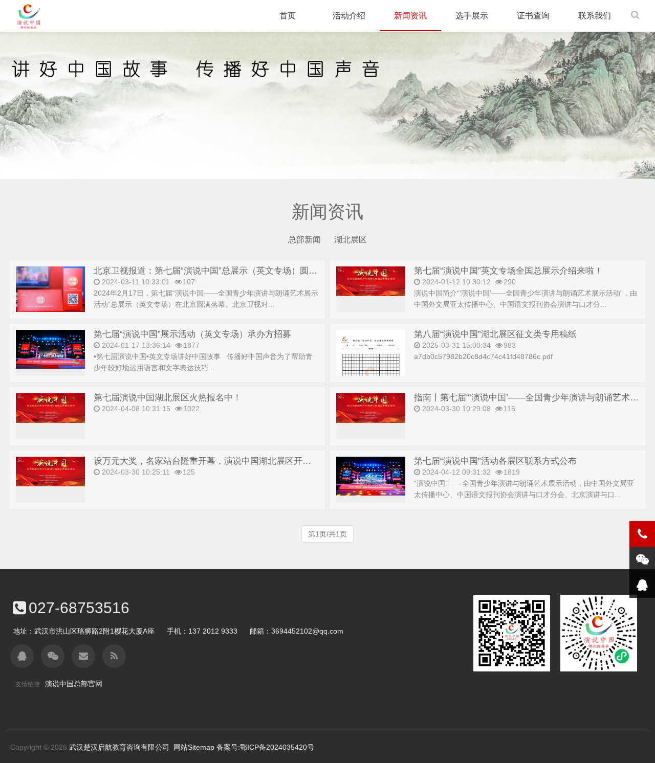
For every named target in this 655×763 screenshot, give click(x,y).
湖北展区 (350, 239)
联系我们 (594, 15)
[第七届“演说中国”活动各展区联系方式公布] (370, 476)
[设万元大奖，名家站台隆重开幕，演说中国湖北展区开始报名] (50, 471)
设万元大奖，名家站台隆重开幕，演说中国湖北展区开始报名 (211, 461)
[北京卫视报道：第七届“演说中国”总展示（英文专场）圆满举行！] (50, 288)
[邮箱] (83, 656)
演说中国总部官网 (73, 684)
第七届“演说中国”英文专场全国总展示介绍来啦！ (508, 271)
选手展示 (471, 15)
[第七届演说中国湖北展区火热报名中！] (50, 407)
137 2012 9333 (212, 631)
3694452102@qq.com (307, 631)
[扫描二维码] (52, 656)
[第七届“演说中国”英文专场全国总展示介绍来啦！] (370, 281)
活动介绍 (349, 15)
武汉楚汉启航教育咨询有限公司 (119, 747)
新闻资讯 (410, 15)
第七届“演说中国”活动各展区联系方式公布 (495, 461)
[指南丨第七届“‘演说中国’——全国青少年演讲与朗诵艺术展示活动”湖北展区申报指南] (370, 407)
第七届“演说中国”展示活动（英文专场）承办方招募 (192, 334)
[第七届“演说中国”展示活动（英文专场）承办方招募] (50, 349)
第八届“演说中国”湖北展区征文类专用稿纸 (495, 334)
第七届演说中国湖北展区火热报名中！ (168, 397)
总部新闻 (304, 239)
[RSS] (114, 656)
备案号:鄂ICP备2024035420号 (265, 747)
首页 (287, 15)
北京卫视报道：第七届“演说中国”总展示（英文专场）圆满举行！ (218, 271)
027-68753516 (79, 607)
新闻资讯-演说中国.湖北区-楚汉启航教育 (28, 17)
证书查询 (533, 15)
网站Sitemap (193, 747)
